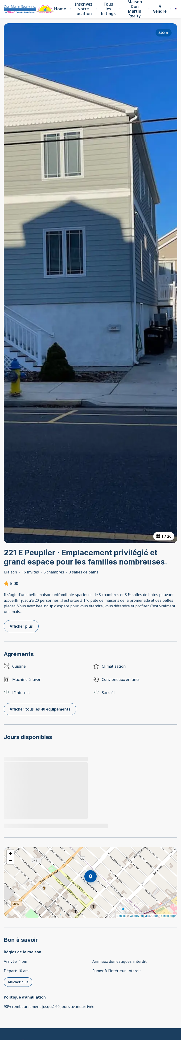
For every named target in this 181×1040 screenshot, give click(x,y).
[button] (96, 888)
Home (60, 9)
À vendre (160, 9)
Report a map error (164, 916)
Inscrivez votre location (83, 9)
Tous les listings (108, 9)
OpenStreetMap (140, 916)
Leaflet (121, 916)
